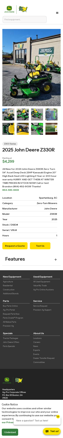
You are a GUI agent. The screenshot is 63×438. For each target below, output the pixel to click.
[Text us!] (52, 432)
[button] (58, 13)
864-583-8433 (10, 189)
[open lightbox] (8, 114)
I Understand (10, 432)
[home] (16, 9)
